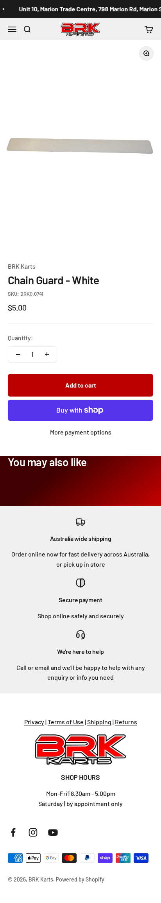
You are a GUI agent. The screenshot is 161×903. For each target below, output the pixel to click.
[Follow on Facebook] (13, 832)
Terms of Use (66, 721)
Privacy (34, 721)
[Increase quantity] (47, 354)
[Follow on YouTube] (53, 832)
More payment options (80, 432)
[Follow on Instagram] (33, 832)
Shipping (99, 721)
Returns (126, 721)
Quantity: (20, 337)
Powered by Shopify (80, 879)
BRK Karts (22, 266)
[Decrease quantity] (18, 354)
